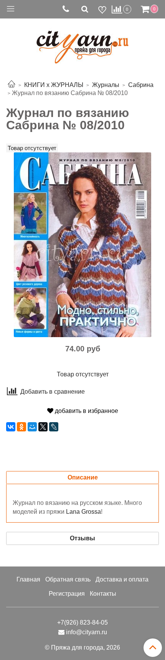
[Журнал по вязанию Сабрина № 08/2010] (82, 244)
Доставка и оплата (122, 579)
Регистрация (67, 593)
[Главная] (11, 85)
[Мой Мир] (32, 426)
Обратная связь (68, 579)
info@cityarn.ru (86, 632)
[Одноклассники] (21, 426)
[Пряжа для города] (82, 42)
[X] (43, 426)
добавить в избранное (85, 411)
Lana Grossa (83, 511)
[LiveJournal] (53, 426)
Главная (28, 579)
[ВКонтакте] (10, 426)
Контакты (103, 593)
